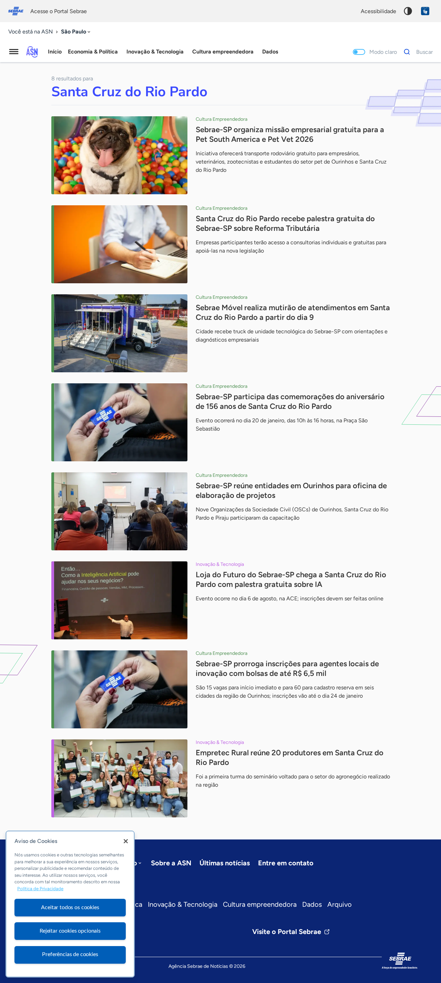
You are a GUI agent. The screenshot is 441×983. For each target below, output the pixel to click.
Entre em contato (286, 863)
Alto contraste (408, 11)
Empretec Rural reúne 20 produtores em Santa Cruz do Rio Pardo (289, 757)
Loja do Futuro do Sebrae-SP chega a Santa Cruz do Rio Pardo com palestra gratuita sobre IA (291, 579)
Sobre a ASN (171, 863)
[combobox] (76, 32)
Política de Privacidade (40, 889)
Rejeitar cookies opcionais (70, 931)
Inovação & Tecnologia (182, 904)
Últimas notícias (224, 863)
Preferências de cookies (70, 954)
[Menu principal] (13, 51)
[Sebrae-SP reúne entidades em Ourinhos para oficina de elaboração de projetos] (119, 511)
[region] (70, 903)
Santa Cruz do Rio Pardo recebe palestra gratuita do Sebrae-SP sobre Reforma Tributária (285, 223)
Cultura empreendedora (260, 904)
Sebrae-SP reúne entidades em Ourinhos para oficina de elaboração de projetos (291, 490)
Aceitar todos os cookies (70, 907)
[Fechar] (125, 841)
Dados (312, 904)
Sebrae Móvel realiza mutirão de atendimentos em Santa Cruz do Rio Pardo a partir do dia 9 (293, 312)
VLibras (425, 11)
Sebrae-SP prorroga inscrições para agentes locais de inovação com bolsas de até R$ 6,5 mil (287, 668)
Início (55, 51)
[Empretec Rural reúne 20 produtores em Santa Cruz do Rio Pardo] (119, 778)
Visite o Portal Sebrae (286, 931)
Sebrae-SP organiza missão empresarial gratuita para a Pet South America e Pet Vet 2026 (290, 134)
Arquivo (339, 904)
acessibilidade (378, 11)
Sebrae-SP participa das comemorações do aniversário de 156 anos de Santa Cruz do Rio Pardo (290, 401)
